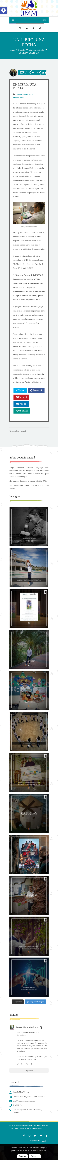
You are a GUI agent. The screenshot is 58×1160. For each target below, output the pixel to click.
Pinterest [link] (22, 397)
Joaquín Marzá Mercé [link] (25, 1027)
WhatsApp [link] (23, 411)
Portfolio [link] (21, 50)
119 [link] (36, 72)
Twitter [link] (21, 390)
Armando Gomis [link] (35, 1128)
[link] (3, 10)
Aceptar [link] (22, 1156)
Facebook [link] (37, 390)
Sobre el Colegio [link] (19, 97)
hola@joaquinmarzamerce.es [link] (24, 1101)
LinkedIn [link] (22, 404)
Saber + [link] (34, 1156)
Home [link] (12, 50)
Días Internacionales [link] (36, 50)
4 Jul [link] (36, 1027)
